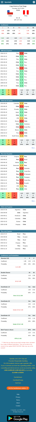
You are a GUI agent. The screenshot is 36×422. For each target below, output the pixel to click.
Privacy (18, 397)
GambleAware (18, 377)
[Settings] (34, 2)
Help (18, 394)
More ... (34, 148)
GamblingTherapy (18, 380)
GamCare (18, 383)
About (18, 403)
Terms (18, 400)
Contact (18, 405)
